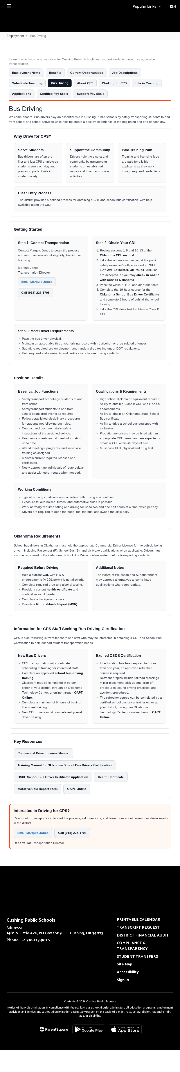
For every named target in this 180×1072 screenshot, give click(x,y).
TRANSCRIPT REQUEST (138, 927)
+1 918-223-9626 (36, 940)
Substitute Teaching (27, 83)
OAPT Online (76, 789)
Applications (21, 93)
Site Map (124, 964)
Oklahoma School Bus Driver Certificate (129, 294)
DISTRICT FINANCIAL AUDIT (143, 935)
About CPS (85, 83)
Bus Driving (59, 83)
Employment (15, 35)
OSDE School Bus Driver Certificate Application (53, 777)
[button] (146, 6)
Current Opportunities (86, 72)
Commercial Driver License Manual (43, 753)
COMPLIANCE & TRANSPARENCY (132, 946)
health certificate (59, 589)
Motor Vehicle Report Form (38, 789)
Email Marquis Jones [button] (36, 281)
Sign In (123, 980)
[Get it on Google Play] (88, 1029)
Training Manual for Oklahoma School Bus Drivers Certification (65, 765)
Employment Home (26, 72)
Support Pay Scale (90, 93)
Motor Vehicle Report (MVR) (56, 604)
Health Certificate (111, 777)
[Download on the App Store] (125, 1029)
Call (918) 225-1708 (35, 292)
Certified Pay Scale (54, 93)
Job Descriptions (125, 72)
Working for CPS (114, 83)
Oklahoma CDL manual (117, 255)
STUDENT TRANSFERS (137, 956)
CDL (46, 574)
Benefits (55, 72)
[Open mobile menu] (9, 6)
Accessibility (128, 972)
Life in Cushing (146, 83)
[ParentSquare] (54, 1029)
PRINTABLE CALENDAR (138, 919)
